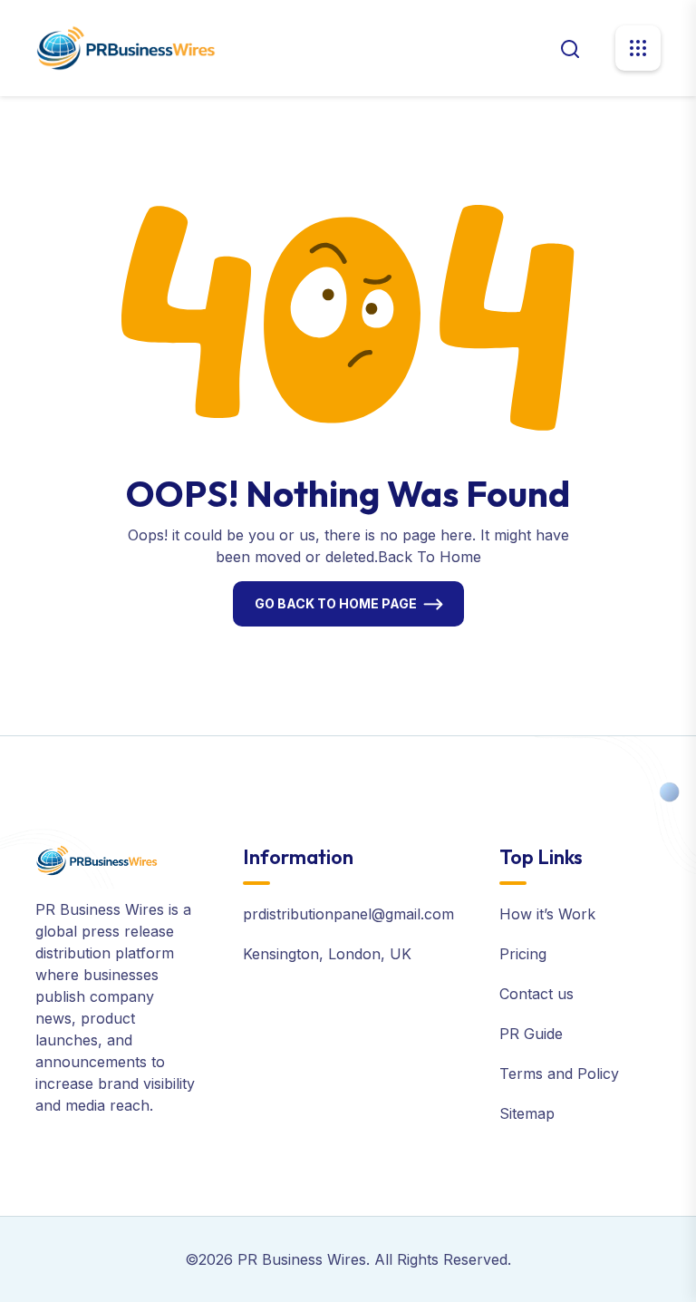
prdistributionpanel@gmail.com (348, 914)
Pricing (522, 954)
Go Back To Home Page (336, 603)
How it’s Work (547, 914)
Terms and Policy (559, 1073)
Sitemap (527, 1113)
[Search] (570, 47)
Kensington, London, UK (327, 954)
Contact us (536, 994)
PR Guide (531, 1034)
